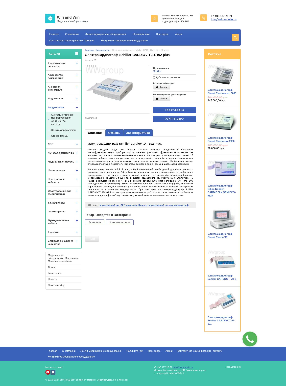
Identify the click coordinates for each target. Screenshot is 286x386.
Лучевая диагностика (61, 152)
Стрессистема (59, 135)
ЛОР (50, 144)
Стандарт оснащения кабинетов (60, 242)
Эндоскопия (55, 98)
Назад (92, 238)
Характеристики (138, 133)
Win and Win (68, 17)
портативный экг (109, 205)
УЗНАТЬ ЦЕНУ (174, 118)
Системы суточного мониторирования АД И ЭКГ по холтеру (62, 119)
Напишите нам (141, 34)
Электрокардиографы (119, 222)
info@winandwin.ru (224, 19)
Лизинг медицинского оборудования (105, 34)
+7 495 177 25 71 (221, 16)
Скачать (163, 87)
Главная (54, 34)
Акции (178, 34)
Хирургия (53, 232)
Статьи (51, 267)
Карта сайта (54, 273)
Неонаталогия (56, 170)
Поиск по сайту (56, 285)
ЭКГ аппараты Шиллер (133, 205)
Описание (95, 133)
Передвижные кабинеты (56, 181)
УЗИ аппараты (56, 202)
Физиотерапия (56, 211)
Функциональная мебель (58, 222)
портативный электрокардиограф (168, 205)
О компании (72, 34)
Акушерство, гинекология (55, 76)
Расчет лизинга (174, 110)
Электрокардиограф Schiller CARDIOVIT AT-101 (221, 320)
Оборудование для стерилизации (59, 192)
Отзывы (114, 133)
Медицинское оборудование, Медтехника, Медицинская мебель (63, 258)
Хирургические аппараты (57, 65)
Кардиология (103, 50)
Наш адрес (162, 34)
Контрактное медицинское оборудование (124, 40)
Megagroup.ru (233, 366)
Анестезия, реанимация (55, 88)
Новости (52, 279)
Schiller (157, 71)
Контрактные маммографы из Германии (71, 40)
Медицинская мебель (61, 161)
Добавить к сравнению (168, 77)
